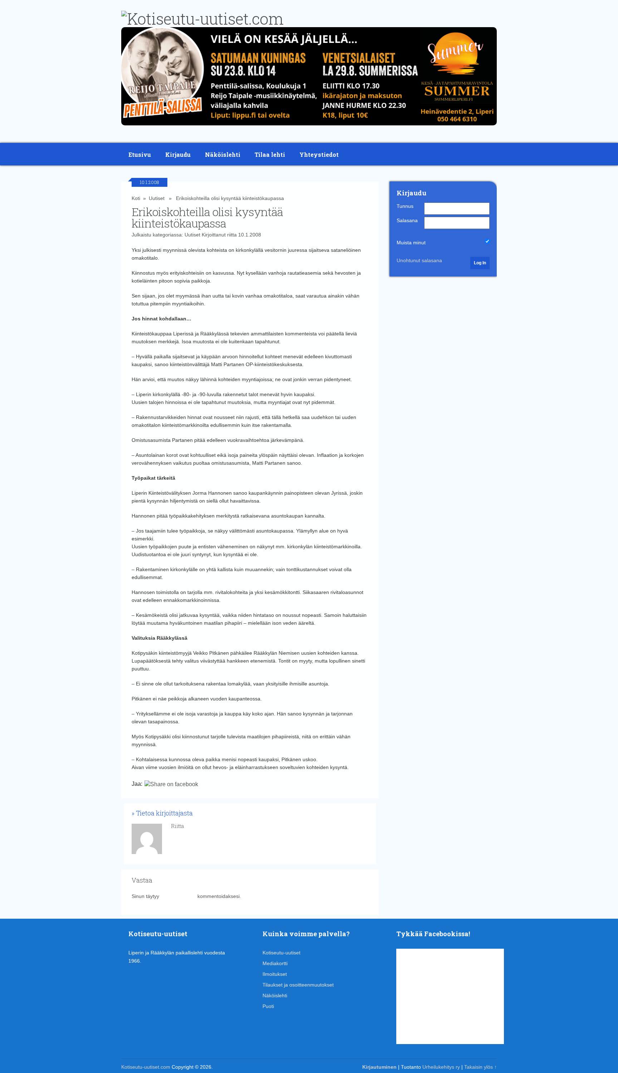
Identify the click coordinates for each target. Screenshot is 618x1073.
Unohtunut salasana (419, 260)
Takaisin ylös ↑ (480, 1067)
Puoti (268, 1006)
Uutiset (157, 198)
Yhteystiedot (319, 154)
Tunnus (405, 206)
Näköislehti (222, 154)
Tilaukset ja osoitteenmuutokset (298, 985)
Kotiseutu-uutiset (281, 952)
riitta (232, 235)
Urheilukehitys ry (441, 1067)
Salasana (407, 220)
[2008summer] (309, 127)
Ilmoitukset (275, 974)
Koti (136, 198)
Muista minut (411, 242)
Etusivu (139, 154)
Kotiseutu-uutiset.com (145, 1067)
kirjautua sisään (178, 896)
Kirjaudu (178, 154)
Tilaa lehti (270, 154)
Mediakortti (275, 963)
